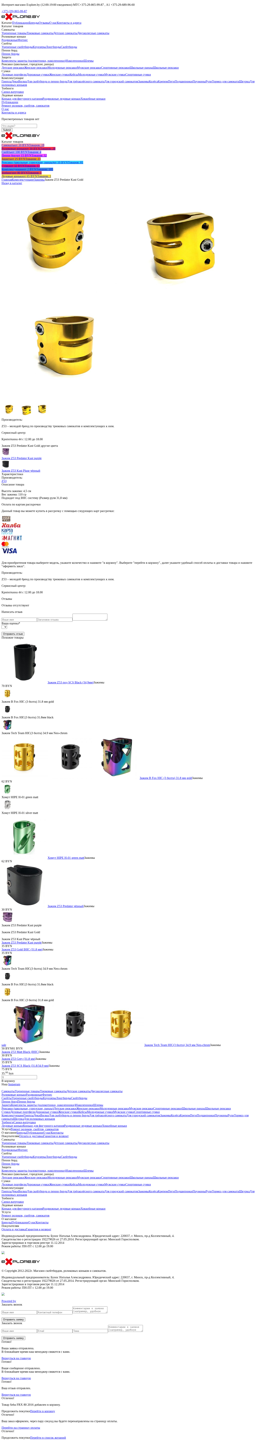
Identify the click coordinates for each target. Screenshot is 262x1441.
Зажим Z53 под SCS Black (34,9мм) (71, 682)
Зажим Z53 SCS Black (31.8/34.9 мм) (25, 1065)
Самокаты (8, 1091)
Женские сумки (59, 74)
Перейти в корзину (42, 1411)
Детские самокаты (65, 33)
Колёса (153, 81)
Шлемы (89, 60)
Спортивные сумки (138, 74)
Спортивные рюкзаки (115, 67)
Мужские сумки (114, 74)
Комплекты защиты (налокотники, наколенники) (34, 60)
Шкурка (244, 81)
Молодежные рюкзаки (62, 67)
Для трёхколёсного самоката (85, 81)
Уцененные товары (14, 33)
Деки (15, 81)
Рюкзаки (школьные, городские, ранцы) (28, 1108)
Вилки (22, 81)
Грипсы (7, 81)
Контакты (57, 1132)
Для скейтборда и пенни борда (47, 81)
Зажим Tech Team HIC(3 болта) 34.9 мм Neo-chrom (177, 1045)
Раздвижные (10, 40)
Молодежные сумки (91, 74)
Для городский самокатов (121, 81)
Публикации (20, 22)
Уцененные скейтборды (17, 47)
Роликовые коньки (14, 1094)
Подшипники (184, 81)
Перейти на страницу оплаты (21, 1427)
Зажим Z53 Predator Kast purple (22, 942)
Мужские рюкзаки (89, 67)
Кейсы (74, 74)
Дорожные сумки (37, 74)
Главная (7, 179)
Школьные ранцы (141, 67)
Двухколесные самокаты (93, 33)
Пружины (199, 81)
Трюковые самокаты (40, 33)
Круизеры (39, 47)
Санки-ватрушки (13, 91)
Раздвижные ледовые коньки (62, 98)
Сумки (6, 1112)
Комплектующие (23, 179)
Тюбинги (8, 1122)
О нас (53, 22)
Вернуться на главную (16, 1358)
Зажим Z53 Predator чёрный (66, 906)
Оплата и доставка (31, 1136)
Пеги (171, 81)
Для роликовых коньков (39, 1118)
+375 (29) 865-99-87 (14, 11)
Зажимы (143, 81)
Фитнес (23, 40)
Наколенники (75, 60)
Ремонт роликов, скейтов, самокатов (25, 105)
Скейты (7, 1098)
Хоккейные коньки (93, 98)
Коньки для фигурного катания (22, 98)
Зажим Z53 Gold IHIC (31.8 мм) (22, 949)
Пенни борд (9, 1101)
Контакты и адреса (69, 22)
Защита (6, 1105)
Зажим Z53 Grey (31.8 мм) (18, 1058)
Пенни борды (10, 53)
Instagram (14, 1084)
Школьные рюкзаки (166, 67)
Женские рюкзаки (36, 67)
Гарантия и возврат (56, 1136)
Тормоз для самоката (225, 81)
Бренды (34, 22)
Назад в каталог (12, 183)
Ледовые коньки (12, 1125)
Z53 (4, 481)
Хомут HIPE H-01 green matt (66, 857)
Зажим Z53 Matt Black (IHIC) (20, 1052)
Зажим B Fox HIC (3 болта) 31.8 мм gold (166, 778)
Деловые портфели (14, 74)
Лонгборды (53, 47)
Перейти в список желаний (48, 1437)
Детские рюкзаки (13, 67)
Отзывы (44, 22)
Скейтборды (69, 47)
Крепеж (163, 81)
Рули (209, 81)
